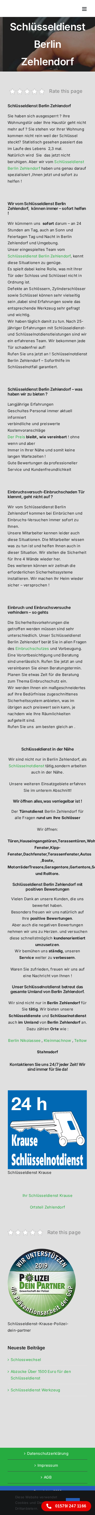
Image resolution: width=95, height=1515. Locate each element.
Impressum (47, 1465)
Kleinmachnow (57, 1040)
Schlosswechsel (26, 1359)
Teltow (80, 1040)
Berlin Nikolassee (24, 1040)
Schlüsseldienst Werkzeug (35, 1390)
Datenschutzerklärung (47, 1453)
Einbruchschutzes (32, 648)
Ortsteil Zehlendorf (47, 1207)
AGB (48, 1477)
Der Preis (16, 436)
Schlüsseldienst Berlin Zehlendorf (39, 256)
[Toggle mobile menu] (84, 9)
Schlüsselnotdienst (26, 765)
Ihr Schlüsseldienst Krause (47, 1195)
